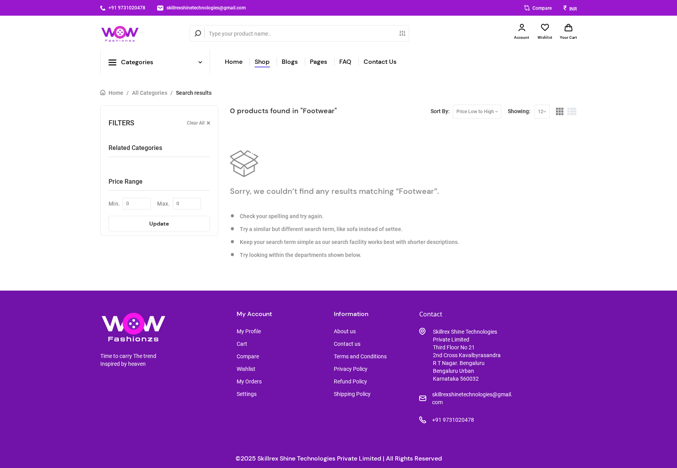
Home (234, 62)
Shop (262, 62)
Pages (318, 62)
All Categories (149, 93)
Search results (194, 93)
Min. (114, 204)
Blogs (290, 62)
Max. (163, 204)
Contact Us (380, 62)
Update (159, 223)
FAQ (345, 62)
